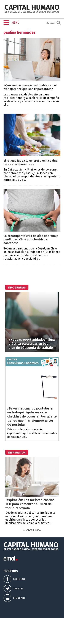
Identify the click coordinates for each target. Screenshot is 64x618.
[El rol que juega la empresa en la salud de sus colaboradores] (32, 155)
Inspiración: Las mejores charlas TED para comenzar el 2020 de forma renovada (30, 504)
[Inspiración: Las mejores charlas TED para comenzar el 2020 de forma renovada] (32, 495)
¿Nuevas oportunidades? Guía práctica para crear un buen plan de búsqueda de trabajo (32, 343)
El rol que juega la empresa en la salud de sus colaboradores (31, 162)
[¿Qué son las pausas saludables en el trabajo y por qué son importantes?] (32, 80)
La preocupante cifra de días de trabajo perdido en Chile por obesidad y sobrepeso (31, 239)
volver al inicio (33, 530)
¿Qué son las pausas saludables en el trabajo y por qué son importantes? (30, 87)
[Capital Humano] (32, 12)
